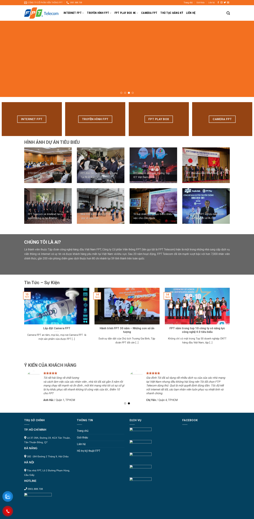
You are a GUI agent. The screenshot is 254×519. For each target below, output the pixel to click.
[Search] (228, 13)
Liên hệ (211, 2)
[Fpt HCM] (41, 13)
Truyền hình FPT (98, 13)
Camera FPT (149, 13)
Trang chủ (188, 2)
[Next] (244, 59)
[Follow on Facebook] (218, 2)
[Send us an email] (228, 2)
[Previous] (9, 59)
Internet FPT (73, 13)
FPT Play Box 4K (125, 13)
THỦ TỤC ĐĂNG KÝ (171, 13)
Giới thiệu (200, 2)
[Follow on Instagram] (221, 2)
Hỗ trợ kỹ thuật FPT (88, 450)
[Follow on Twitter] (225, 2)
